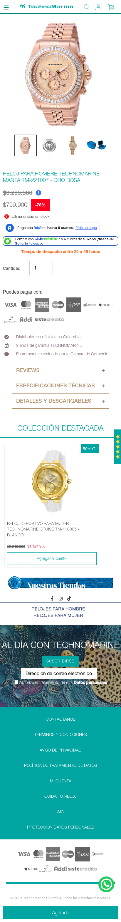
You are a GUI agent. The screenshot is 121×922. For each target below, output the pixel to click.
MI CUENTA (60, 781)
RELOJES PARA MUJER (58, 615)
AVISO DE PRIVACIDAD (61, 750)
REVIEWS (28, 370)
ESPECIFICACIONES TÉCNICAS (55, 385)
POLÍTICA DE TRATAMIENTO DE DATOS (60, 765)
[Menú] (6, 6)
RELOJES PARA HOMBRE (58, 608)
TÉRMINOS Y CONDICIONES (60, 734)
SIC (60, 811)
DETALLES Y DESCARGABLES (53, 400)
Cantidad (12, 268)
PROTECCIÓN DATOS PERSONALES (60, 827)
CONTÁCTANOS (60, 719)
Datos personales (90, 682)
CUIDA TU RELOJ (60, 796)
